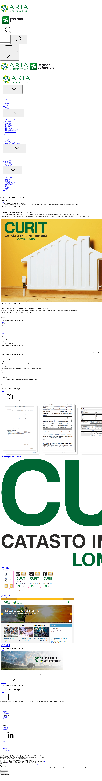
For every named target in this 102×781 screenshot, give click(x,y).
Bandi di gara (5, 716)
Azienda (4, 94)
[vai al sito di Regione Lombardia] (14, 25)
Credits (4, 741)
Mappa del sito (5, 726)
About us (4, 753)
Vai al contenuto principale (4, 1)
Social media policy (6, 752)
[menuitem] (52, 779)
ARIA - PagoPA (5, 729)
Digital (4, 176)
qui (32, 760)
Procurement (5, 174)
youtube (8, 762)
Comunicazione (5, 102)
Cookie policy (5, 748)
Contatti (4, 106)
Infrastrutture (5, 127)
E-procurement (5, 161)
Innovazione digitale (6, 122)
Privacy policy (5, 746)
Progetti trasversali (6, 185)
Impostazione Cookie (6, 750)
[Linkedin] (10, 738)
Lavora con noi (5, 728)
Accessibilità (5, 744)
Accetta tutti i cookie (4, 773)
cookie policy (16, 769)
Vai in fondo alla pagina (14, 1)
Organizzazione (5, 99)
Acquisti (4, 117)
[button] (8, 33)
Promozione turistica (6, 139)
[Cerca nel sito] (18, 39)
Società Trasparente (6, 727)
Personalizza (3, 772)
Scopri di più (3, 683)
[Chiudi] (0, 765)
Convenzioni (5, 157)
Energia (4, 134)
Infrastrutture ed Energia (7, 181)
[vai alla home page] (14, 13)
